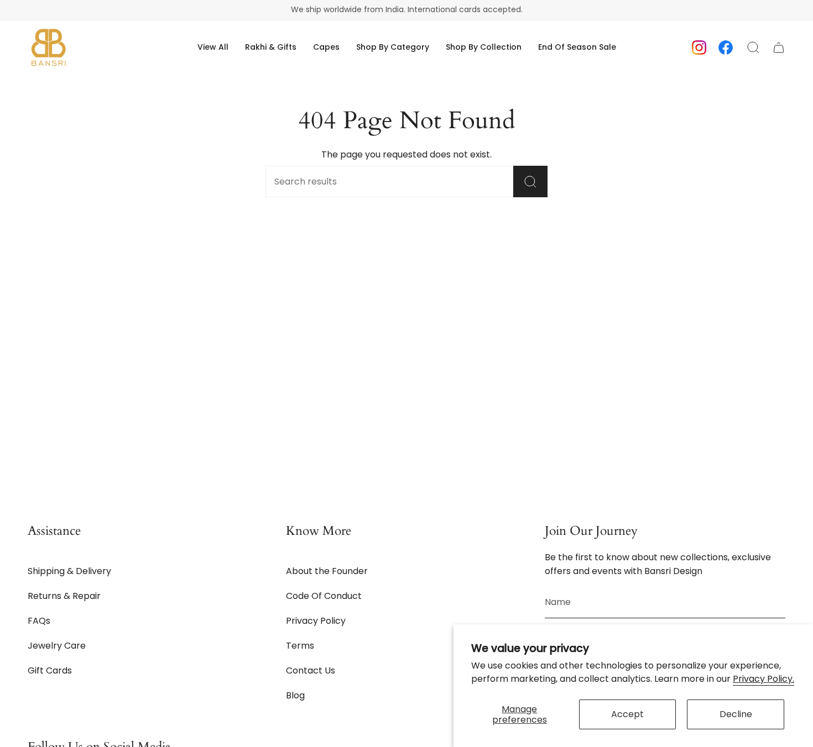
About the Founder (327, 571)
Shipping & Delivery (69, 571)
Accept (627, 714)
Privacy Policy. (763, 678)
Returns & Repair (64, 596)
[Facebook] (725, 46)
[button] (392, 47)
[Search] (530, 181)
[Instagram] (699, 46)
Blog (295, 695)
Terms (300, 645)
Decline (736, 714)
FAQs (39, 620)
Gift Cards (50, 670)
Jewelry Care (57, 645)
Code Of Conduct (324, 596)
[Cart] (778, 47)
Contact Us (310, 670)
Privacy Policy (316, 620)
